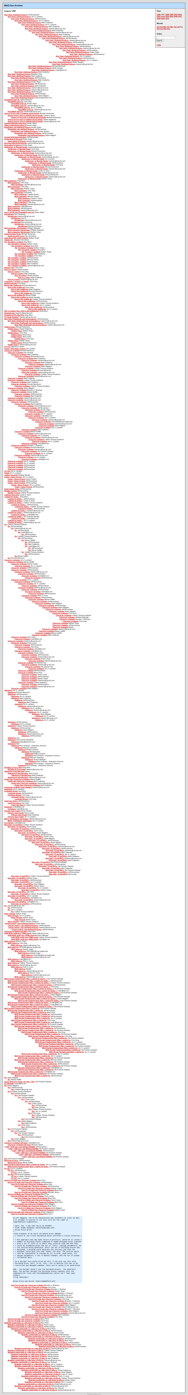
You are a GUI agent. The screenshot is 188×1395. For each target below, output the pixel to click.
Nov (165, 29)
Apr (168, 27)
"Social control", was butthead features (19, 924)
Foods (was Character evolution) (17, 779)
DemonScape (9, 313)
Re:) (6, 1086)
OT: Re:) (7, 1169)
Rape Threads (9, 914)
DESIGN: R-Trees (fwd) (13, 768)
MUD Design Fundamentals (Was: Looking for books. (24, 1165)
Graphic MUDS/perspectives (15, 123)
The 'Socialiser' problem (13, 242)
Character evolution (12, 351)
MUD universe (9, 941)
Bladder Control (10, 491)
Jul (178, 27)
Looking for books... (12, 497)
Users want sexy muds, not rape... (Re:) (19, 1082)
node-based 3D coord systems (16, 238)
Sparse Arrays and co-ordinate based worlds (21, 113)
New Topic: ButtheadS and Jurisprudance (20, 319)
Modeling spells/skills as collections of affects (22, 1323)
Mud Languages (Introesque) (15, 228)
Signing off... (9, 240)
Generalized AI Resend (13, 139)
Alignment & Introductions (14, 771)
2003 (163, 16)
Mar (164, 27)
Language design (11, 791)
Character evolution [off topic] (16, 931)
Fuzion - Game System (13, 477)
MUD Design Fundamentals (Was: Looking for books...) (25, 979)
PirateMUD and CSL (12, 100)
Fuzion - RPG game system (14, 349)
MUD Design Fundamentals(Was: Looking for (56, 1044)
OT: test (7, 347)
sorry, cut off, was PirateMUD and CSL (19, 212)
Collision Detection (11, 495)
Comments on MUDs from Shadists (18, 787)
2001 (180, 15)
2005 (171, 16)
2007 (180, 16)
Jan (158, 27)
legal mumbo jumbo (12, 489)
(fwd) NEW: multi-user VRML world (17, 933)
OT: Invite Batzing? (11, 317)
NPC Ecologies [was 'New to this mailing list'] (21, 311)
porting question (10, 283)
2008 (159, 18)
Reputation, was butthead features (17, 127)
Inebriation (8, 789)
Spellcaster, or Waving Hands (15, 147)
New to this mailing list (13, 285)
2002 (159, 16)
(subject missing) (11, 475)
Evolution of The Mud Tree (14, 315)
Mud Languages (10, 181)
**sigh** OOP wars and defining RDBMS (19, 1147)
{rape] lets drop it (11, 801)
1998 (167, 15)
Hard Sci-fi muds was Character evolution (20, 1180)
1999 (171, 15)
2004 (167, 16)
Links (159, 45)
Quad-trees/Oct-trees (12, 234)
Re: (5, 525)
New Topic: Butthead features (15, 15)
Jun (175, 27)
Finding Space (9, 327)
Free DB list (8, 823)
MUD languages (14, 183)
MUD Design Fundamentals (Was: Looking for (22, 1008)
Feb (161, 27)
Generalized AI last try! (13, 145)
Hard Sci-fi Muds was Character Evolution (24, 1194)
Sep (158, 29)
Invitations (8, 807)
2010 (167, 18)
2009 (163, 18)
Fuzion (6, 473)
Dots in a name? (10, 270)
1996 (159, 15)
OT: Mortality (9, 1084)
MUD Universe (20, 951)
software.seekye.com (94, 1394)
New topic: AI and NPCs (13, 825)
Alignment (8, 690)
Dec (168, 29)
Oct (161, 29)
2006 (176, 16)
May (171, 27)
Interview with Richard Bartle (15, 143)
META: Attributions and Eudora (16, 819)
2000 (176, 15)
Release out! (9, 268)
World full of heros (11, 1161)
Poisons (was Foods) (12, 811)
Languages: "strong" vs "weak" (16, 282)
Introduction (9, 214)
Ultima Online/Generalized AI (15, 125)
